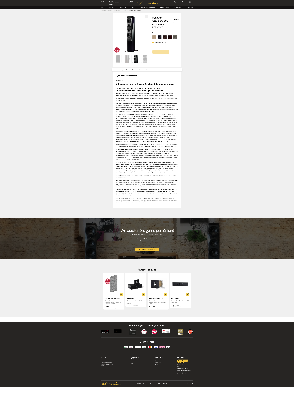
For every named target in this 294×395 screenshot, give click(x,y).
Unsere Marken (178, 7)
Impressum (180, 364)
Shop (102, 1)
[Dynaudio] (176, 19)
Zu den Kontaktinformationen (147, 249)
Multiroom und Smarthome (148, 7)
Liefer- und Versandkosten (183, 370)
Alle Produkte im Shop (135, 362)
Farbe (153, 32)
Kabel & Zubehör (164, 7)
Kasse (156, 364)
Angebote (190, 7)
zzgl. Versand (160, 26)
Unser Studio (131, 2)
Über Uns (103, 361)
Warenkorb (158, 362)
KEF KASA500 (175, 298)
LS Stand (124, 10)
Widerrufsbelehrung (182, 372)
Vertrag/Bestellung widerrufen (182, 361)
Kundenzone (158, 361)
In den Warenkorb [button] (121, 294)
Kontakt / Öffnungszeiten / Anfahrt (114, 3)
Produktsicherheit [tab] (144, 69)
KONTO (182, 4)
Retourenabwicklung (182, 374)
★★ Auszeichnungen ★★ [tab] (158, 69)
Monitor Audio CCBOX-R (156, 298)
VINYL (133, 7)
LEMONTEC (166, 384)
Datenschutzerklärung (182, 368)
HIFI (102, 7)
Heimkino (111, 7)
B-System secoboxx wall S (112, 298)
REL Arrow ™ (130, 298)
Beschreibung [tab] (119, 69)
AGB (178, 366)
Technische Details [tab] (131, 69)
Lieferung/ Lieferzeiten (106, 362)
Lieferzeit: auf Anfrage (160, 42)
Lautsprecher (123, 7)
